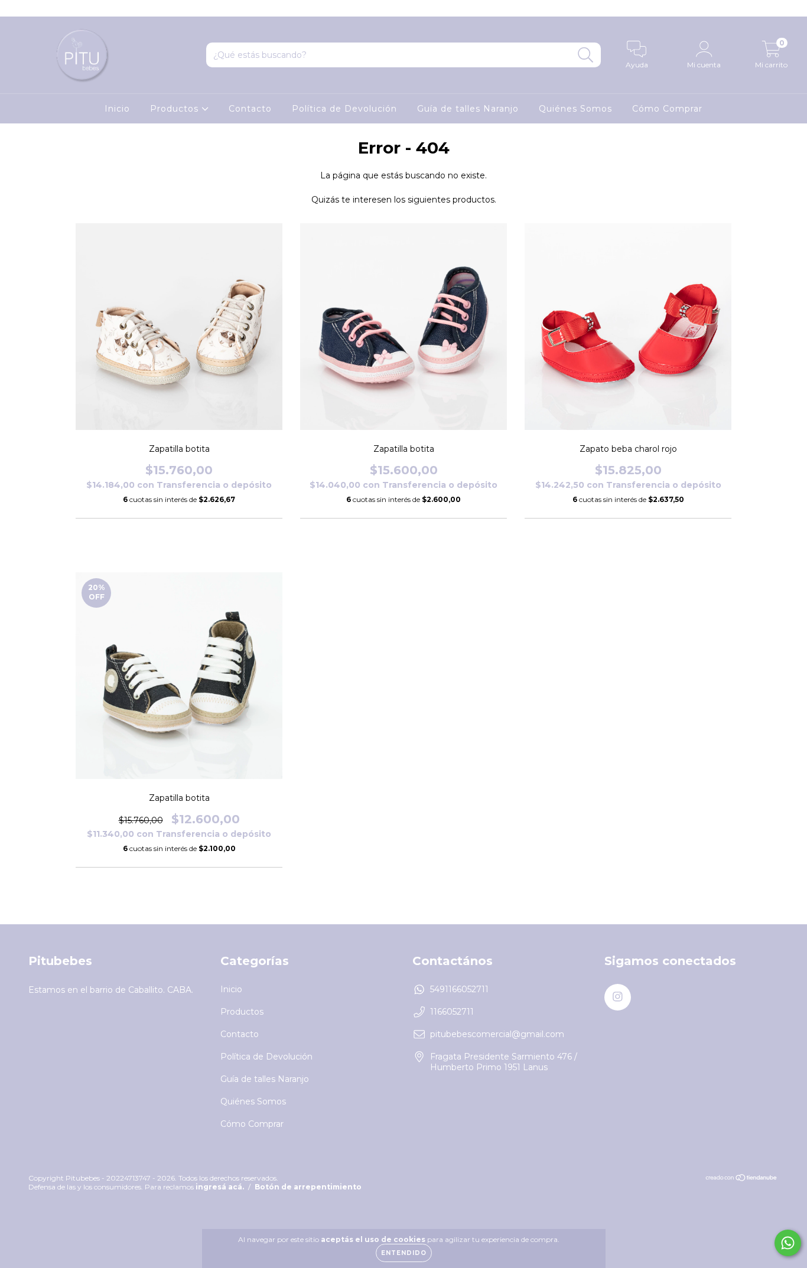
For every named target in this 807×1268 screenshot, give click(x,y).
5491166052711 (459, 989)
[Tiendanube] (742, 1178)
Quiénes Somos (575, 108)
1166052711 (452, 1011)
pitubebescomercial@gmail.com (497, 1034)
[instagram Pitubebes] (16, 8)
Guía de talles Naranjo (468, 108)
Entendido (404, 1253)
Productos (175, 108)
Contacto (250, 108)
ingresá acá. (220, 1186)
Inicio (117, 108)
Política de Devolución (344, 108)
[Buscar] (586, 55)
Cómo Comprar (667, 108)
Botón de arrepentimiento (308, 1186)
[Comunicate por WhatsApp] (788, 1243)
